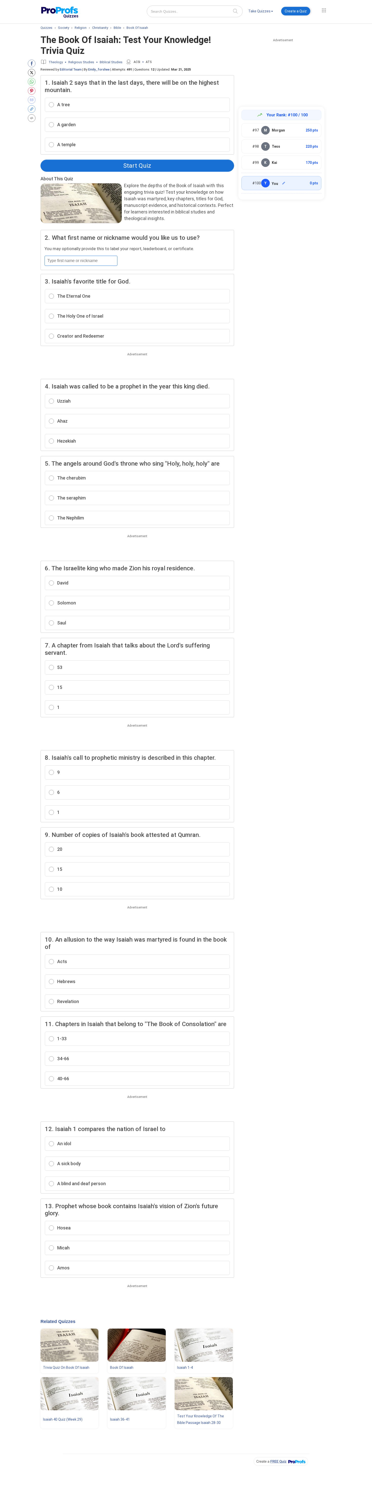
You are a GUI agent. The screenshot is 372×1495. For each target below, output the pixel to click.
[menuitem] (260, 12)
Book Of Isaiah (121, 1368)
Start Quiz (137, 165)
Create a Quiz (296, 11)
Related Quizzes (57, 1321)
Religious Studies (81, 62)
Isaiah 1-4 (185, 1368)
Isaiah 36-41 (120, 1419)
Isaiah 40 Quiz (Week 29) (62, 1419)
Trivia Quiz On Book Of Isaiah (66, 1368)
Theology (56, 62)
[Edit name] (283, 183)
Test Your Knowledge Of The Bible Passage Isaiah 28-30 (200, 1419)
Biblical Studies (111, 62)
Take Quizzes (259, 11)
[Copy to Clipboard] (32, 109)
